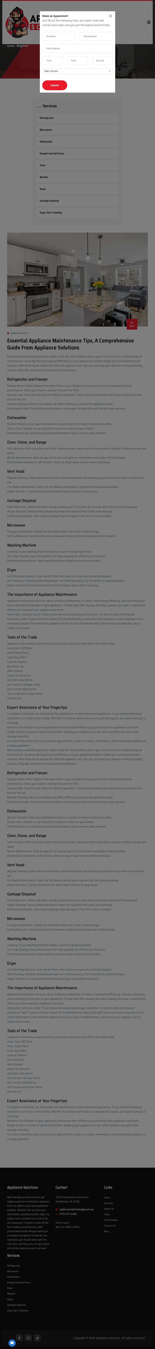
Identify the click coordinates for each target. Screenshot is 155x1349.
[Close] (110, 16)
